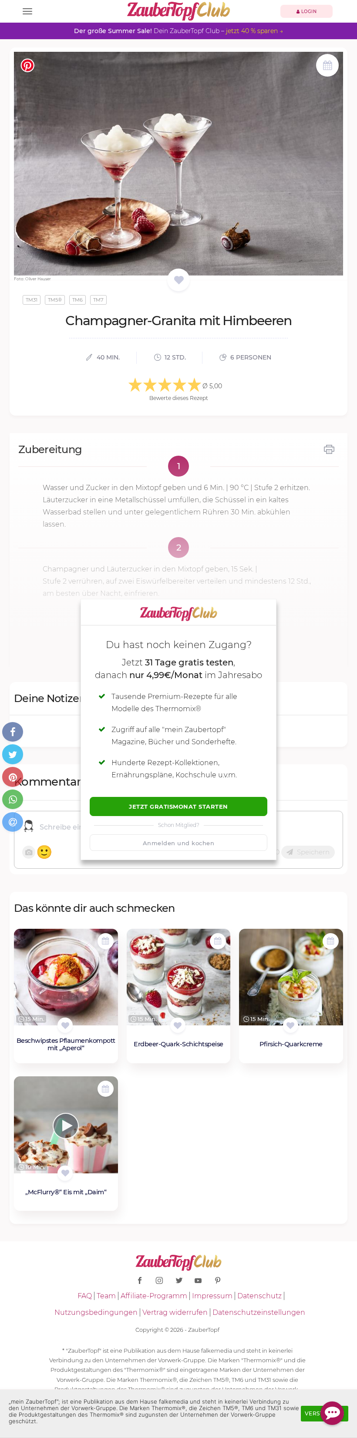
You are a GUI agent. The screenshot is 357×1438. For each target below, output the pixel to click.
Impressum (212, 1296)
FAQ (84, 1296)
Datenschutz (259, 1296)
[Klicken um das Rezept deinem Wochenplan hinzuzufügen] (106, 941)
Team (106, 1296)
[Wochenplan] (327, 66)
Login (308, 11)
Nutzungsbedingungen (96, 1312)
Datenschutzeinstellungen (258, 1312)
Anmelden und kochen (179, 843)
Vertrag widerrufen (175, 1312)
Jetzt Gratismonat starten (178, 806)
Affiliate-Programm (154, 1296)
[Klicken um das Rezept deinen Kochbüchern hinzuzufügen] (65, 1025)
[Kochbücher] (179, 280)
